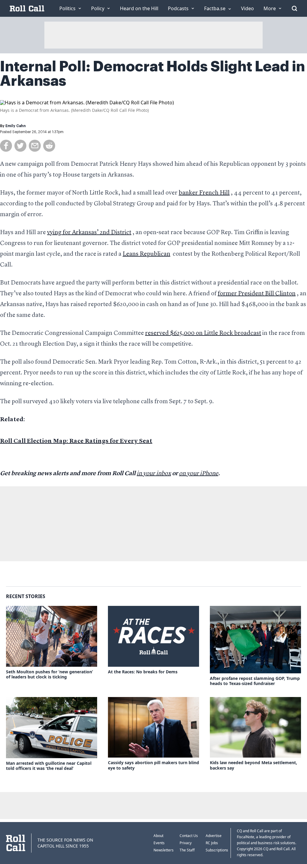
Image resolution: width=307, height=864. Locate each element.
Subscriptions (217, 850)
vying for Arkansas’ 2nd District (89, 233)
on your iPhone (198, 474)
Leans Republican (146, 254)
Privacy (186, 842)
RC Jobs (212, 842)
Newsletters (164, 850)
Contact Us (189, 835)
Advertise (214, 835)
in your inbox (154, 474)
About (158, 835)
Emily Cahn (15, 126)
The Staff (187, 850)
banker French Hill (204, 193)
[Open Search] (294, 8)
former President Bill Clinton (257, 294)
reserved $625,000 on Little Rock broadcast (203, 333)
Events (159, 842)
